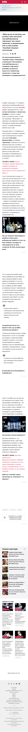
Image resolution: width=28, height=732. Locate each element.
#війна (19, 509)
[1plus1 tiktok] (13, 683)
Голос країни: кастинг (6, 5)
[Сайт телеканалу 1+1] (4, 2)
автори (14, 696)
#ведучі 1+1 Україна (19, 625)
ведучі (14, 695)
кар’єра (14, 693)
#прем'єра (5, 509)
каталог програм (14, 692)
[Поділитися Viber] (15, 54)
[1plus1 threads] (11, 683)
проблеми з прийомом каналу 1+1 (14, 690)
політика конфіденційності (14, 700)
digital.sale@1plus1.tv (14, 722)
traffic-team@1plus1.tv (14, 725)
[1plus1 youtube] (19, 683)
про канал (14, 687)
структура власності (14, 698)
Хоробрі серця (6, 609)
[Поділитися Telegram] (10, 53)
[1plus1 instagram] (8, 683)
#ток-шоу (13, 509)
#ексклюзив (18, 657)
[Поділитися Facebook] (12, 53)
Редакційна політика (14, 703)
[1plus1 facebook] (16, 683)
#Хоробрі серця (6, 628)
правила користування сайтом (14, 701)
